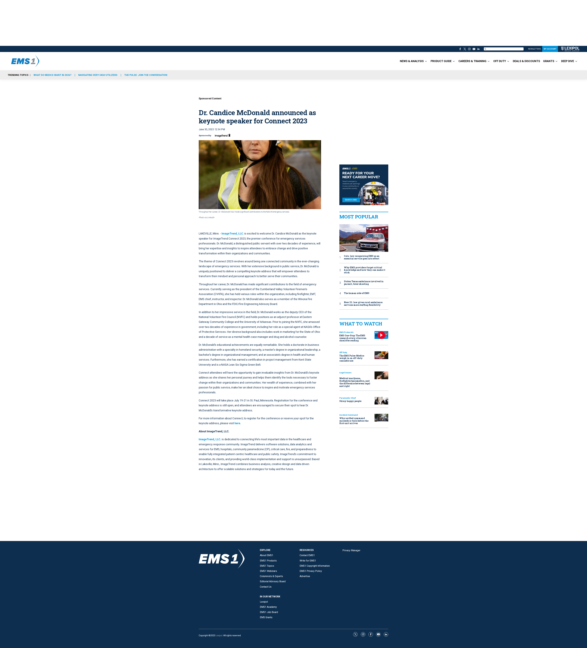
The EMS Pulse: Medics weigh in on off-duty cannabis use (351, 358)
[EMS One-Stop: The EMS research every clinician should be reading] (381, 335)
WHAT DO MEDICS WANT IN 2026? (52, 75)
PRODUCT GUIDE (441, 61)
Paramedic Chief (347, 398)
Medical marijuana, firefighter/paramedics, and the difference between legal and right (354, 382)
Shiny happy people (350, 401)
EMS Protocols (346, 332)
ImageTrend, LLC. (210, 439)
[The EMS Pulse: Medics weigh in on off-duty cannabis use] (381, 355)
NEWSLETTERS (534, 49)
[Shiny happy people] (381, 401)
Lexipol (219, 635)
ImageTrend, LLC (232, 233)
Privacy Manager (351, 550)
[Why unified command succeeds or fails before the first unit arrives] (381, 418)
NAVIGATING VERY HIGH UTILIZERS (97, 75)
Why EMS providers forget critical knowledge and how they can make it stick (364, 270)
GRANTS (548, 61)
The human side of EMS (356, 293)
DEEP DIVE (567, 61)
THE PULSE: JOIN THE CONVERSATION (145, 75)
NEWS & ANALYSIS (412, 61)
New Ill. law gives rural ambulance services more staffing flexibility (363, 303)
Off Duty (343, 352)
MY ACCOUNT (550, 49)
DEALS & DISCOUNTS (526, 61)
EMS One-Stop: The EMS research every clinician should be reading (352, 338)
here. (237, 423)
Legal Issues (345, 372)
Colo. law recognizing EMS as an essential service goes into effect (361, 257)
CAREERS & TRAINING (472, 61)
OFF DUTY (499, 61)
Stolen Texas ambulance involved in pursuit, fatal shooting (364, 282)
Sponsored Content (210, 98)
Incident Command (348, 415)
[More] (426, 61)
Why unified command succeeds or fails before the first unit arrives (353, 421)
